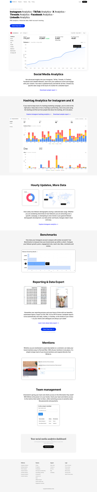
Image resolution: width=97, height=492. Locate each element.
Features (25, 1)
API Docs (52, 468)
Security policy (67, 472)
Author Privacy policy (69, 474)
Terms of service (68, 465)
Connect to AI (38, 476)
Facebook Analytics (24, 474)
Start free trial (17, 26)
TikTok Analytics (24, 468)
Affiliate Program (39, 479)
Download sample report (48, 90)
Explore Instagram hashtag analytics (39, 114)
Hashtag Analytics (24, 467)
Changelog (52, 472)
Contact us (52, 467)
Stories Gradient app (39, 481)
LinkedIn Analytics (24, 476)
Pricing (33, 1)
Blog (29, 1)
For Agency (38, 467)
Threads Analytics (24, 470)
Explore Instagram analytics (48, 224)
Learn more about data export (48, 323)
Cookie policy (67, 468)
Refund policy (67, 470)
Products (20, 1)
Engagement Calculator (40, 483)
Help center (52, 465)
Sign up (84, 1)
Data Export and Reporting (40, 470)
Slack (37, 477)
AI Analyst (38, 474)
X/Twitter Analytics (24, 472)
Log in (80, 1)
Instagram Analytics (24, 465)
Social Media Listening (40, 472)
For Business (38, 468)
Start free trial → (48, 446)
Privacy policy (67, 467)
